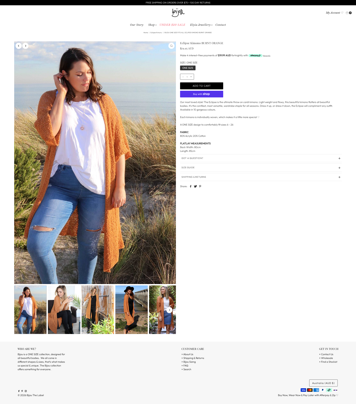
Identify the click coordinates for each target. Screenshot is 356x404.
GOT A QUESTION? (192, 158)
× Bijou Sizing (188, 361)
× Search (186, 369)
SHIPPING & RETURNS (193, 176)
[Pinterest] (22, 391)
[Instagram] (26, 391)
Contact (220, 24)
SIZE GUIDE (188, 167)
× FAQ (184, 365)
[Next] (25, 46)
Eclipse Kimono (156, 32)
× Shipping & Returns (192, 358)
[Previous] (19, 46)
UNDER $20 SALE (172, 24)
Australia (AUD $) (323, 383)
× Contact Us (326, 354)
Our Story (137, 24)
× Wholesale (326, 358)
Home (146, 32)
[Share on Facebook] (191, 186)
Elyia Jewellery (200, 24)
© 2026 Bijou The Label (31, 395)
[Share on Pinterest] (200, 186)
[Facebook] (18, 391)
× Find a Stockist (328, 361)
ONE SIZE (187, 67)
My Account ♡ (334, 12)
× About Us (187, 354)
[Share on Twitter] (195, 186)
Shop (151, 24)
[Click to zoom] (171, 46)
